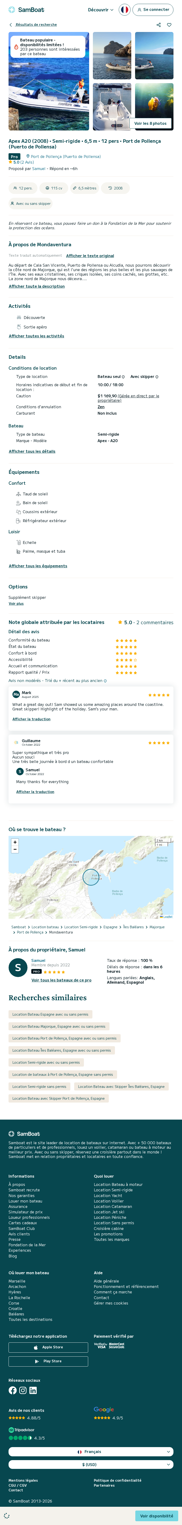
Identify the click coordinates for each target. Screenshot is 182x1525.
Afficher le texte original (90, 255)
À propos (17, 1184)
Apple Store (52, 1347)
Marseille (17, 1281)
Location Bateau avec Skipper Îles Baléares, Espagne (121, 1086)
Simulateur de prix (26, 1212)
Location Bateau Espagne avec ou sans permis (50, 1014)
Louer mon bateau (25, 1201)
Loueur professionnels (29, 1217)
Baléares (16, 1314)
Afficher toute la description (37, 286)
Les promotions (108, 1234)
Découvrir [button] (98, 9)
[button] (14, 842)
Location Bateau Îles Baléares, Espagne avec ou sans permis (62, 1050)
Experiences (20, 1250)
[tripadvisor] (22, 1430)
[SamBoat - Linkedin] (33, 1390)
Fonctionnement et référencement (126, 1286)
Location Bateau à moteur (118, 1184)
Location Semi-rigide (113, 1190)
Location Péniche (110, 1217)
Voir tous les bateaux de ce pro (61, 980)
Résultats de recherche (36, 24)
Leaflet (167, 917)
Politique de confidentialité (117, 1480)
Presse (15, 1239)
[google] (104, 1410)
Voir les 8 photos (150, 123)
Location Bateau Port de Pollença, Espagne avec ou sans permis (65, 1038)
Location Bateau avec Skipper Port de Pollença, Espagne (59, 1098)
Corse (14, 1303)
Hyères (15, 1292)
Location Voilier (109, 1201)
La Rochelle (19, 1297)
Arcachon (17, 1286)
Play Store (52, 1361)
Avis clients (19, 1234)
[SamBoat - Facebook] (13, 1390)
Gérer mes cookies (111, 1303)
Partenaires (104, 1485)
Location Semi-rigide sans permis (39, 1086)
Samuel (39, 168)
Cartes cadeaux (23, 1222)
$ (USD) (89, 1464)
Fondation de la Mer (27, 1244)
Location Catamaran (113, 1206)
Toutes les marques (111, 1239)
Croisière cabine (109, 1228)
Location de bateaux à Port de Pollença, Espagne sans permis (63, 1074)
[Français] (125, 10)
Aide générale (106, 1281)
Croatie (15, 1308)
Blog (13, 1256)
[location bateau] (26, 10)
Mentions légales (23, 1480)
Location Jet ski (109, 1212)
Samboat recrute (24, 1190)
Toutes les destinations (30, 1319)
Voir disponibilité (156, 1516)
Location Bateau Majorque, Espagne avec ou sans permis (59, 1026)
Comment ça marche (113, 1292)
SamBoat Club (22, 1228)
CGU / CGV (18, 1485)
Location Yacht (108, 1195)
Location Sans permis (114, 1222)
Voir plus (16, 603)
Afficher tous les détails (32, 451)
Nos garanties (22, 1195)
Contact (101, 1297)
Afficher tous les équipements (38, 565)
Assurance (18, 1206)
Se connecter (155, 9)
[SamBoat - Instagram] (23, 1390)
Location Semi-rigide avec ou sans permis (46, 1062)
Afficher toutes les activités (36, 335)
